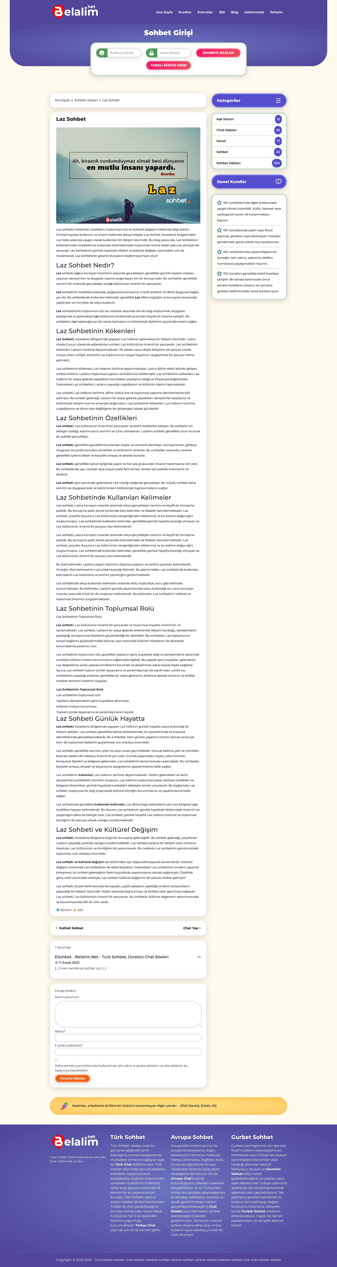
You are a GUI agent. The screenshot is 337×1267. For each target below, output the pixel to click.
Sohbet (248, 152)
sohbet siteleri (206, 1260)
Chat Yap (190, 928)
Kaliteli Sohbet (70, 928)
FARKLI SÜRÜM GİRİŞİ (168, 65)
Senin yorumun (67, 997)
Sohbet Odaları (248, 163)
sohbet (176, 1260)
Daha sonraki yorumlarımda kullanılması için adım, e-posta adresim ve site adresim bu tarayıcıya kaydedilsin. (121, 1068)
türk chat (250, 1260)
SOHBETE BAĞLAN (218, 53)
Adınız (60, 1031)
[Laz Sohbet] (128, 175)
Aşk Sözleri (248, 119)
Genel (248, 141)
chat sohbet (135, 1260)
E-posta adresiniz (69, 1045)
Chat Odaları (248, 130)
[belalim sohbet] (74, 12)
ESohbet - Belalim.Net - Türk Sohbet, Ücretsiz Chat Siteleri (112, 957)
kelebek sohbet (157, 1260)
